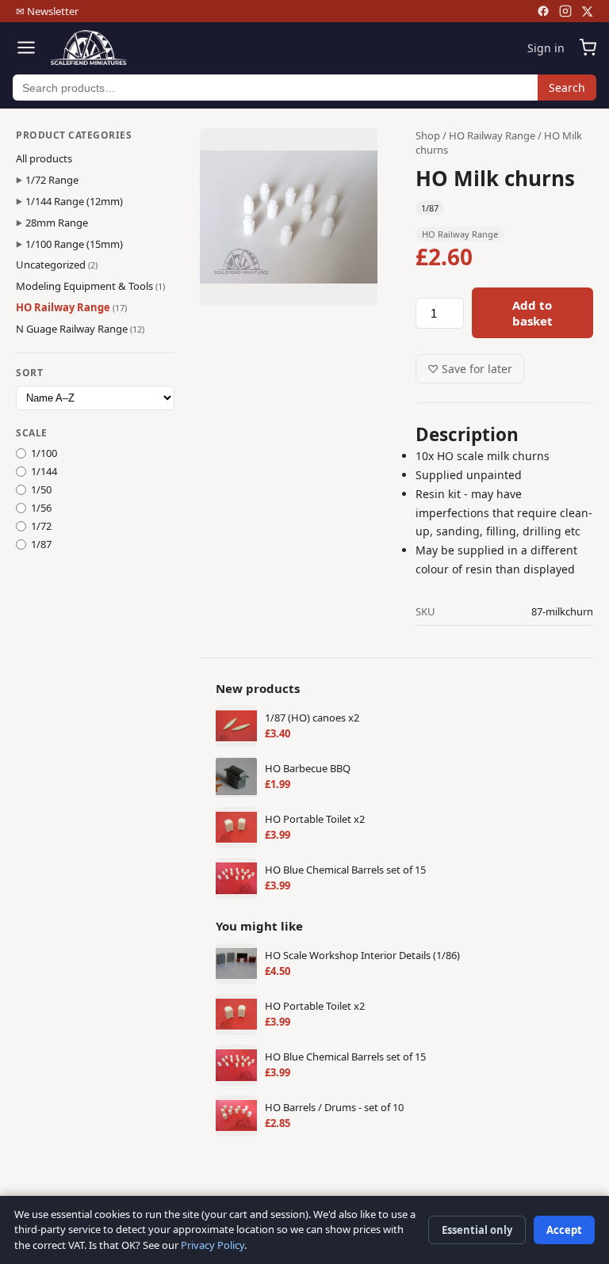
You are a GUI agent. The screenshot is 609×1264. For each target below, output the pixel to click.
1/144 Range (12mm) (74, 201)
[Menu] (26, 47)
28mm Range (56, 222)
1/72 (41, 526)
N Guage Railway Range (80, 329)
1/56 (41, 508)
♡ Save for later (469, 368)
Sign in (546, 47)
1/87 (41, 544)
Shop (428, 135)
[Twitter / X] (587, 11)
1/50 (41, 489)
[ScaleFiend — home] (88, 47)
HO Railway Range (71, 307)
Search (567, 87)
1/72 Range (52, 180)
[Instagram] (565, 11)
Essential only (477, 1230)
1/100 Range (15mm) (74, 244)
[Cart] (587, 47)
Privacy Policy (212, 1245)
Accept (564, 1230)
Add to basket (532, 313)
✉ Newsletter (47, 11)
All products (44, 158)
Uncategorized (57, 264)
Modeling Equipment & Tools (90, 286)
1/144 (44, 471)
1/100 (44, 453)
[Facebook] (543, 11)
